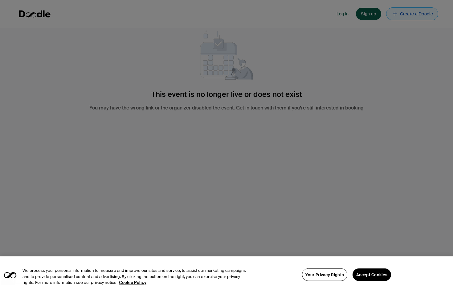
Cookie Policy (132, 282)
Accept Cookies (371, 274)
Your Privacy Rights (324, 274)
